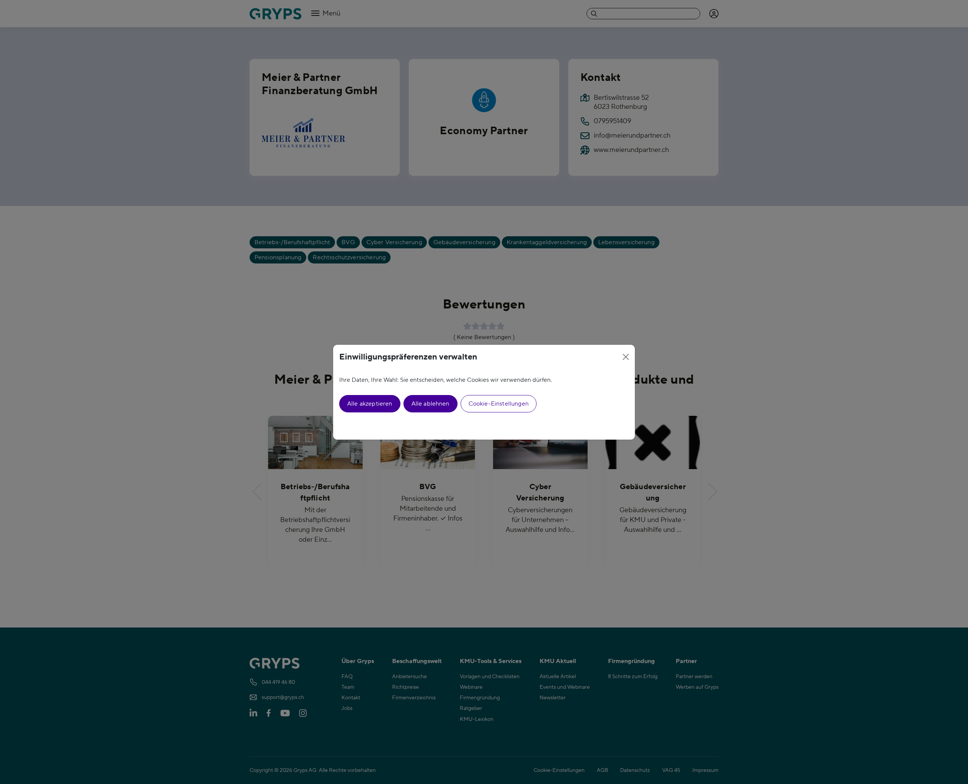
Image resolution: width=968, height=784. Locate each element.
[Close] (626, 357)
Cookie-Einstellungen (498, 403)
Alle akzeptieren (369, 403)
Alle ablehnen (430, 403)
